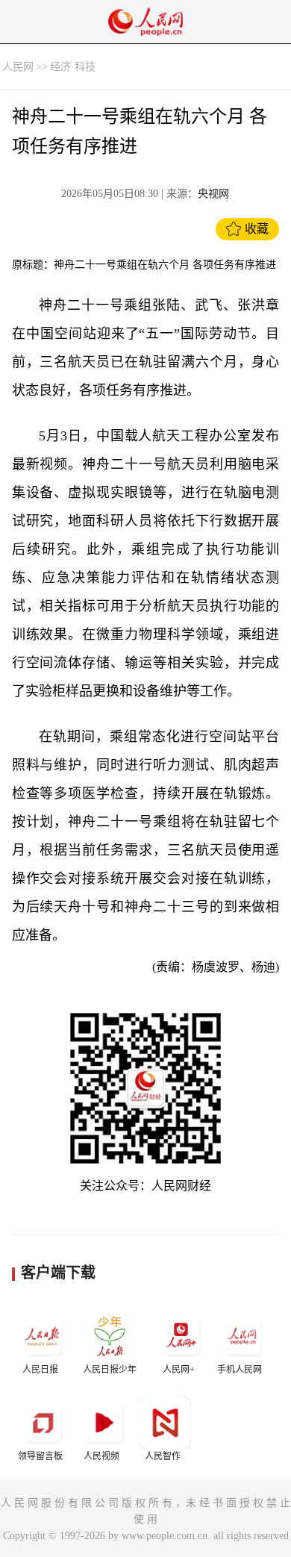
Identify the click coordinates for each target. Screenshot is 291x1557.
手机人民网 (239, 1369)
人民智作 (163, 1456)
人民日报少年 (110, 1369)
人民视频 (101, 1456)
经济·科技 (73, 66)
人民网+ (179, 1369)
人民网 (18, 66)
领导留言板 (40, 1456)
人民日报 (40, 1369)
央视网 (213, 193)
